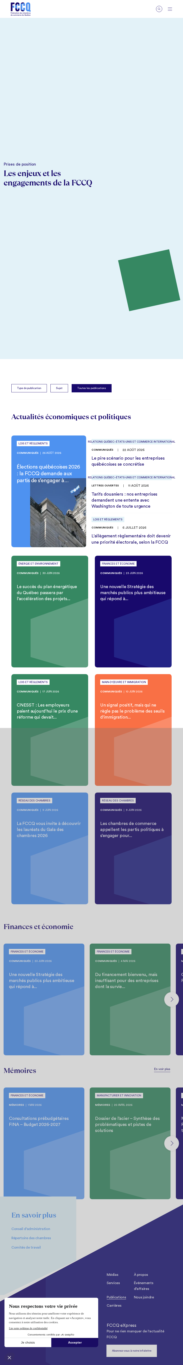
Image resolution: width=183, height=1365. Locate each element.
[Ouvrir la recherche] (159, 9)
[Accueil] (21, 9)
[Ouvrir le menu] (170, 9)
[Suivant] (171, 999)
